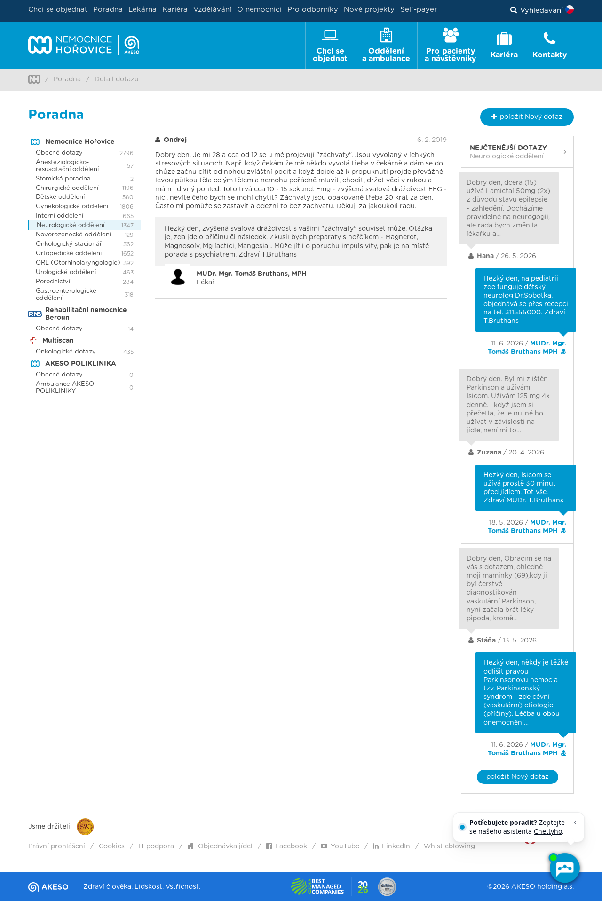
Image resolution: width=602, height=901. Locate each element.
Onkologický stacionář (69, 244)
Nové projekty (369, 9)
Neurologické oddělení (70, 225)
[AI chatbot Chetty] (564, 868)
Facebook (291, 846)
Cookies (112, 846)
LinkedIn (396, 846)
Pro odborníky (312, 9)
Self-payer (418, 9)
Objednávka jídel (224, 846)
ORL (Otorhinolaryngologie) (78, 263)
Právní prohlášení (56, 846)
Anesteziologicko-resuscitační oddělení (67, 165)
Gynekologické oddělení (72, 207)
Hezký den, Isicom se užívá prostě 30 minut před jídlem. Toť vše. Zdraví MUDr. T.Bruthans (523, 488)
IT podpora (156, 846)
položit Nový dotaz (517, 777)
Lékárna (142, 9)
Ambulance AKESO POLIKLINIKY (65, 387)
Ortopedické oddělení (69, 254)
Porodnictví (53, 282)
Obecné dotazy (59, 153)
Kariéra (175, 9)
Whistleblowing (449, 846)
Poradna (108, 9)
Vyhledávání (541, 10)
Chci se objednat (57, 9)
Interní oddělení (59, 216)
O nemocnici (259, 9)
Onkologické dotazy (66, 352)
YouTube (345, 846)
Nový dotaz (531, 117)
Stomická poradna (63, 179)
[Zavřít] (574, 822)
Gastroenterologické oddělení (66, 294)
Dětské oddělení (60, 197)
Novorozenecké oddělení (73, 235)
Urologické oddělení (66, 272)
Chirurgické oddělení (67, 188)
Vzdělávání (212, 9)
